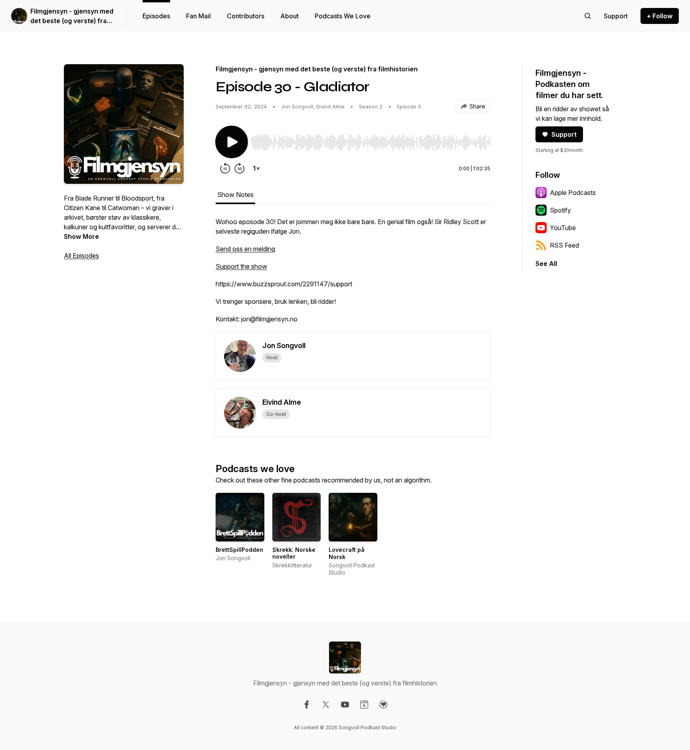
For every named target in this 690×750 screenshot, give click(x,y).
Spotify (560, 210)
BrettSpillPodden (239, 549)
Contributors (245, 16)
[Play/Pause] (232, 142)
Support (564, 134)
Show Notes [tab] (235, 195)
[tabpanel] (353, 274)
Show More (81, 236)
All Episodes (81, 256)
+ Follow (659, 16)
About (289, 16)
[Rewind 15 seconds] (225, 168)
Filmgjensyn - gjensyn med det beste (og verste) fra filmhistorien (71, 16)
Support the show (241, 266)
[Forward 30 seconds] (239, 168)
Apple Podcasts (573, 193)
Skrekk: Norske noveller (293, 553)
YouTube (563, 228)
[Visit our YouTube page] (345, 705)
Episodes (156, 16)
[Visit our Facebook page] (307, 705)
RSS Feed (564, 245)
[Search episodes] (588, 16)
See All (546, 264)
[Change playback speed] (256, 168)
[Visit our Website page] (364, 705)
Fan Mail (198, 16)
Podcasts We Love (343, 16)
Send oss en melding (245, 249)
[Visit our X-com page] (326, 705)
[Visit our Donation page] (383, 705)
